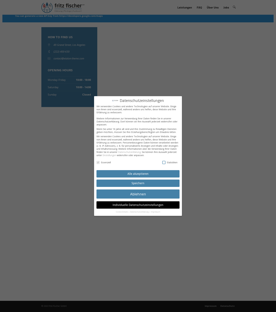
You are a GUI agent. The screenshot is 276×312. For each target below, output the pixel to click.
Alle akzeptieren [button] (138, 174)
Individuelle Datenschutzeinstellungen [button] (138, 205)
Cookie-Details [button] (122, 212)
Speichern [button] (138, 183)
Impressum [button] (155, 212)
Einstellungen (109, 155)
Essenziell (106, 162)
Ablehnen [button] (138, 194)
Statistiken (172, 162)
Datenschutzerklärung (129, 152)
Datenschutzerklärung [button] (139, 212)
